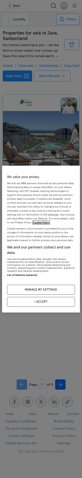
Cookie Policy (41, 222)
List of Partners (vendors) (22, 275)
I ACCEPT (41, 301)
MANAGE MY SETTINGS (41, 289)
